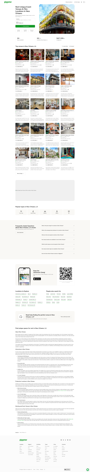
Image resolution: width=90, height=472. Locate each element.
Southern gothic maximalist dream (22, 61)
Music (63, 446)
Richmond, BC (32, 296)
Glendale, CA (40, 302)
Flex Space (33, 110)
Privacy (38, 469)
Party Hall (63, 454)
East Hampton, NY (32, 302)
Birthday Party (39, 453)
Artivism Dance (18, 110)
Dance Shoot (48, 296)
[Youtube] (67, 439)
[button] (87, 469)
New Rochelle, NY (25, 296)
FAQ (28, 447)
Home (46, 447)
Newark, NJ (25, 299)
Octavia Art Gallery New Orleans (67, 135)
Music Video (63, 296)
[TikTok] (65, 439)
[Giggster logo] (23, 440)
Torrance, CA (23, 305)
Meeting (38, 456)
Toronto (54, 458)
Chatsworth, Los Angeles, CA (20, 293)
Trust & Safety (30, 454)
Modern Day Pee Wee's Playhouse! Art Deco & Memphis (52, 135)
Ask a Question (20, 232)
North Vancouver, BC (31, 305)
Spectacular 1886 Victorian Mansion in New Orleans (52, 159)
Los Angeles (55, 446)
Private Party (39, 458)
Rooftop (63, 449)
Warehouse (47, 459)
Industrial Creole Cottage (20, 159)
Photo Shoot (39, 447)
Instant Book (65, 46)
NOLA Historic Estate (50, 86)
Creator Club (22, 453)
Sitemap (41, 469)
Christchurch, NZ (25, 302)
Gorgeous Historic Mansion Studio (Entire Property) (37, 61)
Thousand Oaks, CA (32, 299)
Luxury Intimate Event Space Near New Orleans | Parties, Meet (37, 135)
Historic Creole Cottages (36, 86)
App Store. (68, 282)
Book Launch (63, 299)
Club (46, 453)
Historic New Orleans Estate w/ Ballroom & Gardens (68, 110)
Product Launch (57, 299)
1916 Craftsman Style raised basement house (52, 61)
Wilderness (48, 302)
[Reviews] (69, 439)
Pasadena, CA (34, 293)
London (54, 454)
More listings (19, 173)
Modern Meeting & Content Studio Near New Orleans (22, 86)
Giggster (17, 432)
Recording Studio (48, 458)
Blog (20, 447)
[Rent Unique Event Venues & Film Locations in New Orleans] (45, 190)
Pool (45, 449)
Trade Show (69, 299)
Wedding (63, 293)
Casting (57, 302)
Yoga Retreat (69, 296)
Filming (47, 293)
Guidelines (30, 451)
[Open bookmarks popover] (28, 50)
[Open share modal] (26, 50)
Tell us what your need (65, 316)
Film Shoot (59, 293)
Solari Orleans (33, 159)
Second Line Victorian (65, 159)
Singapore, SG (18, 302)
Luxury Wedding (70, 293)
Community (30, 449)
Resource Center (31, 453)
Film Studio (47, 451)
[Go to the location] (22, 54)
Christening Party (49, 299)
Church (46, 454)
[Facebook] (61, 439)
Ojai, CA (29, 293)
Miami (54, 453)
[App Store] (37, 279)
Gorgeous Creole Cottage (51, 110)
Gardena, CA (17, 305)
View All (38, 461)
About (21, 446)
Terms (34, 469)
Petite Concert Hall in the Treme (22, 135)
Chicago (54, 451)
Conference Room (65, 451)
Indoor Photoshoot (55, 296)
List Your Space (77, 2)
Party (37, 446)
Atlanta (54, 449)
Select (21, 451)
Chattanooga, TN (18, 299)
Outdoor (63, 447)
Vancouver (55, 456)
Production (38, 449)
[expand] (74, 225)
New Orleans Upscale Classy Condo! (68, 61)
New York (55, 447)
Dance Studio (47, 456)
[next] (28, 54)
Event (37, 451)
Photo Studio (47, 446)
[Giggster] (8, 2)
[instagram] (63, 439)
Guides (21, 449)
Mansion (53, 302)
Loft (62, 453)
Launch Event (52, 293)
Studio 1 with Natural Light (66, 86)
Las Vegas (55, 459)
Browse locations (69, 2)
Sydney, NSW (18, 296)
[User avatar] (84, 2)
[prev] (17, 54)
